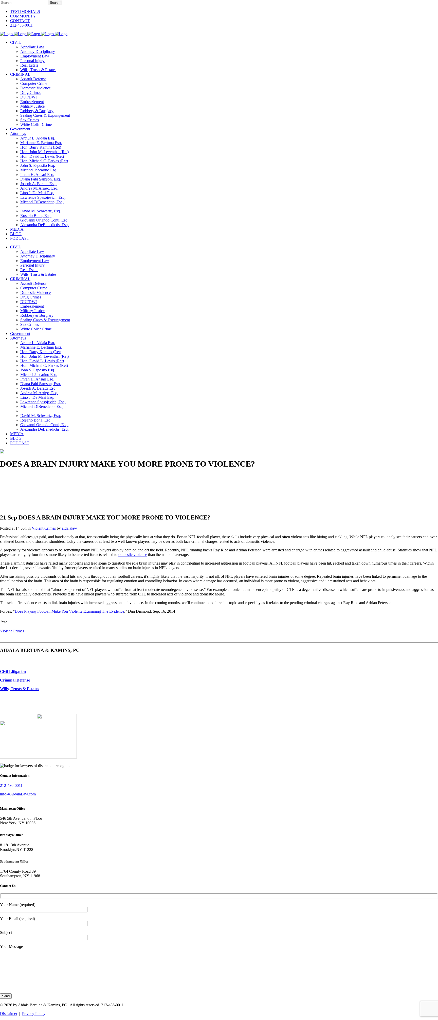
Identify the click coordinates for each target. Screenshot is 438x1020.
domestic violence (132, 554)
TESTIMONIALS (25, 11)
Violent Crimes (44, 528)
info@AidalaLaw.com (18, 794)
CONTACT (20, 20)
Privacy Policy (33, 1013)
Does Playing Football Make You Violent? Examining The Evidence (69, 611)
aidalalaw (69, 528)
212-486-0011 (21, 25)
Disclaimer (8, 1013)
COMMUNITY (23, 16)
